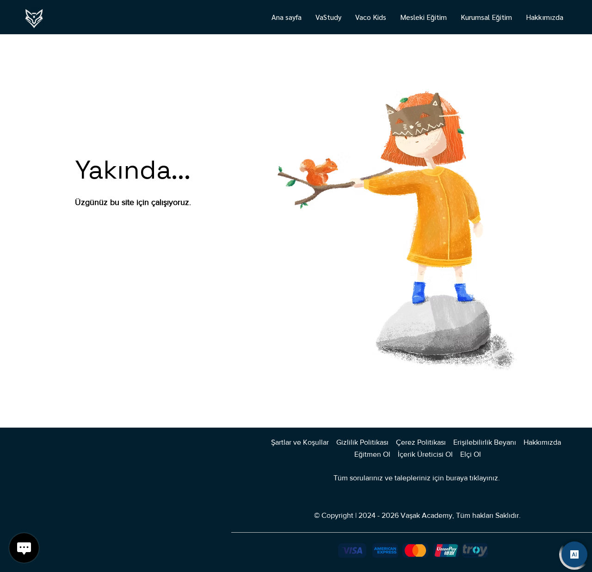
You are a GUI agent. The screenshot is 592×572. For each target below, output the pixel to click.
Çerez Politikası (421, 442)
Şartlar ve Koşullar (300, 442)
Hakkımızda (543, 442)
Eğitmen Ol (372, 454)
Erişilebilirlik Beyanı (484, 442)
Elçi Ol (470, 454)
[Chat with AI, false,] (574, 554)
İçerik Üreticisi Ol (426, 454)
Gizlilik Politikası (362, 442)
